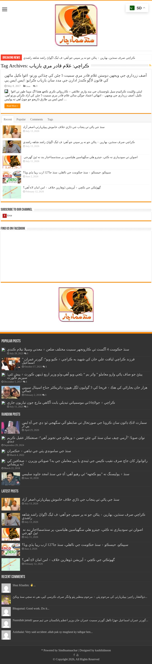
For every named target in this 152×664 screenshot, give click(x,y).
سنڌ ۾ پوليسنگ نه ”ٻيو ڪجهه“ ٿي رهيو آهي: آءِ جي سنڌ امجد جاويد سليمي (75, 474)
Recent (8, 119)
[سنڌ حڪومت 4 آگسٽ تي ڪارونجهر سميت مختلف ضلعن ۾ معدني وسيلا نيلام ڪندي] (3, 349)
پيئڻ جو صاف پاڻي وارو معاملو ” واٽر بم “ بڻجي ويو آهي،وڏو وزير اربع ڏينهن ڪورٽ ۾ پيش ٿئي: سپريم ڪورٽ (74, 376)
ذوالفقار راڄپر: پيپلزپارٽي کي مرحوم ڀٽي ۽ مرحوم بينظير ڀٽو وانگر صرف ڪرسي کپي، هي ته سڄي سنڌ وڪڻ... (80, 596)
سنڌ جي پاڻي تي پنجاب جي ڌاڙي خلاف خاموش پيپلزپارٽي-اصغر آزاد (64, 127)
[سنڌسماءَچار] (76, 24)
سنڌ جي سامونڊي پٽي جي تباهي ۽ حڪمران (39, 451)
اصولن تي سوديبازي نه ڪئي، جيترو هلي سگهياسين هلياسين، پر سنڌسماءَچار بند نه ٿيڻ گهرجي (80, 157)
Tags (50, 119)
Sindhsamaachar (67, 650)
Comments (36, 119)
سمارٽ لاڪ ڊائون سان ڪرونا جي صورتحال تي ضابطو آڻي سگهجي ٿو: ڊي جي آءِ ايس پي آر (84, 424)
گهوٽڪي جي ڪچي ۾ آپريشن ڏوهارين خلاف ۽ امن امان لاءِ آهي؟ (62, 187)
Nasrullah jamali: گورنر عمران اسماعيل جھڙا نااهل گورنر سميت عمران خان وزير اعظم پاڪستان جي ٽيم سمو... (80, 620)
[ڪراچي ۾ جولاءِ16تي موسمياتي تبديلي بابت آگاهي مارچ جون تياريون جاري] (3, 403)
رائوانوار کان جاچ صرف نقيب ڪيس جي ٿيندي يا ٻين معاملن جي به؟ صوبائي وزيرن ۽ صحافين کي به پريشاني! (77, 462)
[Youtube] (77, 655)
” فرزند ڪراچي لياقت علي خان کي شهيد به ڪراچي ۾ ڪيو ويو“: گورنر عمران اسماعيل (78, 360)
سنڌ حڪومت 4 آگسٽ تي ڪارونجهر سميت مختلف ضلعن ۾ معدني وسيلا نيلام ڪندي (68, 349)
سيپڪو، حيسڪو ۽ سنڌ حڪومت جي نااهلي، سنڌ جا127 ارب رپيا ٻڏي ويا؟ (67, 172)
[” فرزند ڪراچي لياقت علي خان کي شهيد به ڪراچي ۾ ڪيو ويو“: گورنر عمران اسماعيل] (10, 364)
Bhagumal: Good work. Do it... (31, 608)
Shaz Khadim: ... (24, 585)
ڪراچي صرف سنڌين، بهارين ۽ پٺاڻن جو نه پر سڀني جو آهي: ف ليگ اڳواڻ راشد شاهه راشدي (79, 57)
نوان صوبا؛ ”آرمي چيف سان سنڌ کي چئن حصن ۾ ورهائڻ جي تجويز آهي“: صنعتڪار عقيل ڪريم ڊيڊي (76, 439)
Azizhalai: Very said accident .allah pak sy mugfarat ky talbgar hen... (53, 631)
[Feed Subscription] (150, 65)
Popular (21, 119)
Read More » (12, 106)
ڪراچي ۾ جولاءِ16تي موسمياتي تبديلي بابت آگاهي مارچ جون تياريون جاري (61, 402)
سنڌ (28, 86)
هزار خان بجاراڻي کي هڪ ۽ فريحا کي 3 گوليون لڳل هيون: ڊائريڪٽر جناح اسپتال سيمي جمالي (84, 389)
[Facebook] (74, 655)
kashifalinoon (103, 650)
